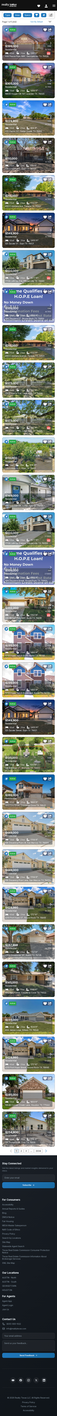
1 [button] (16, 1151)
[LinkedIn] (44, 1380)
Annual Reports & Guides (13, 1209)
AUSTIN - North (9, 1277)
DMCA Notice (8, 1217)
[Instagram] (28, 1380)
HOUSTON (7, 1290)
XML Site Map (8, 1263)
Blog (4, 1213)
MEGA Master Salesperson (14, 1225)
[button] (11, 1151)
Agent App (7, 1301)
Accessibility (7, 1204)
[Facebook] (21, 1380)
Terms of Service (28, 1406)
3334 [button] (38, 1151)
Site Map (6, 1242)
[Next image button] (5, 43)
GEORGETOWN (9, 1286)
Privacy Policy (8, 1234)
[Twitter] (36, 1380)
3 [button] (26, 1151)
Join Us (5, 1309)
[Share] (50, 30)
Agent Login (7, 1305)
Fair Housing (8, 1221)
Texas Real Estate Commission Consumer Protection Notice (26, 1251)
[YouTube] (13, 1380)
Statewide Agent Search (13, 1246)
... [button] (31, 1151)
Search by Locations (11, 1238)
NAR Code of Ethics (11, 1229)
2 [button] (21, 1151)
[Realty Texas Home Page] (9, 5)
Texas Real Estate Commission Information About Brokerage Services (24, 1257)
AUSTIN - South (9, 1282)
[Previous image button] (50, 43)
